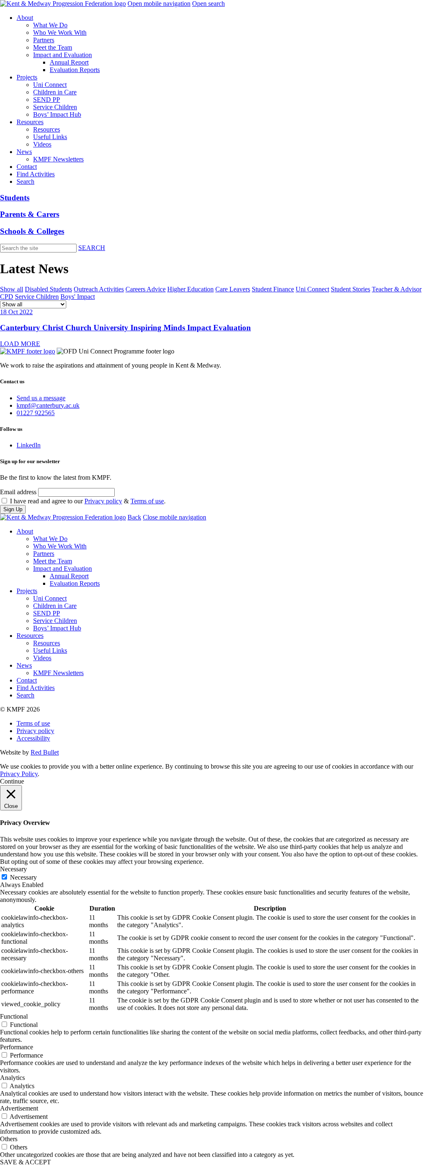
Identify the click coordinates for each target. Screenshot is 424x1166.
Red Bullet (45, 752)
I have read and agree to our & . (88, 501)
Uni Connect (50, 84)
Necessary (23, 877)
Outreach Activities (99, 289)
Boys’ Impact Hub (57, 114)
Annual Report (69, 62)
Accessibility (33, 738)
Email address (18, 491)
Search (25, 181)
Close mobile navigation (174, 517)
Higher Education (190, 289)
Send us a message (41, 397)
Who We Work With (60, 32)
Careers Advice (145, 289)
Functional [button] (14, 1016)
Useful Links (50, 136)
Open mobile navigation (159, 3)
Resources (30, 121)
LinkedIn (29, 445)
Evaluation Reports (75, 69)
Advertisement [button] (19, 1108)
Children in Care (55, 92)
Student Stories (350, 289)
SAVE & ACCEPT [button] (25, 1162)
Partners (43, 39)
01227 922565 (36, 412)
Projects (27, 77)
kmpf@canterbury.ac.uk (48, 405)
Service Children (55, 107)
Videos (42, 144)
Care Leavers (232, 289)
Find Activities (36, 174)
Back (134, 517)
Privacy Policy (19, 773)
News (24, 151)
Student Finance (273, 289)
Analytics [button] (12, 1077)
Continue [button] (12, 781)
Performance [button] (16, 1047)
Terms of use (147, 501)
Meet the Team (52, 47)
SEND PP (46, 99)
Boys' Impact (77, 296)
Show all (11, 289)
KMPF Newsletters (58, 159)
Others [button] (8, 1138)
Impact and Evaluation (62, 54)
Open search (208, 3)
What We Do (50, 25)
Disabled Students (48, 289)
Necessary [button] (13, 869)
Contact (27, 166)
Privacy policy (103, 501)
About (25, 17)
